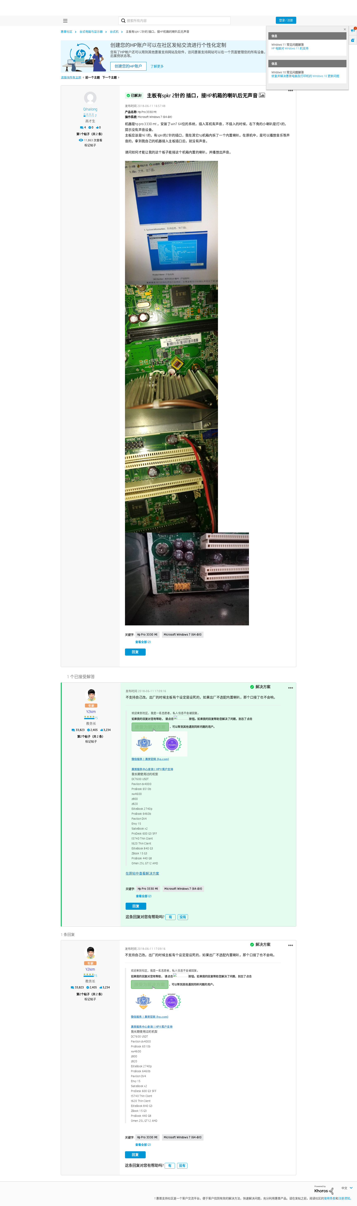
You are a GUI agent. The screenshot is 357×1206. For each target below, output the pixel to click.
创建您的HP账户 (128, 66)
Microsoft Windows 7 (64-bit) (183, 634)
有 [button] (170, 917)
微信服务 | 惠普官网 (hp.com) (150, 759)
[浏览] (64, 20)
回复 (135, 652)
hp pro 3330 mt (147, 634)
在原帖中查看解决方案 (142, 873)
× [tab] (344, 29)
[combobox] (174, 21)
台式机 (114, 31)
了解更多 (157, 66)
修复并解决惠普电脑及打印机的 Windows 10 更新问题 (305, 76)
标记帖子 (90, 145)
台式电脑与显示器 (91, 31)
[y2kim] (91, 695)
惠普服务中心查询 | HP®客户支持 (152, 769)
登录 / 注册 (286, 20)
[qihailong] (90, 98)
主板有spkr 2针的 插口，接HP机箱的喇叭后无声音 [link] (157, 31)
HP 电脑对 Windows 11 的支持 (289, 48)
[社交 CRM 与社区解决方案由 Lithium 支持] (324, 1190)
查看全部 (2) (143, 642)
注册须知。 (345, 1198)
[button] (290, 90)
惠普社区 (66, 31)
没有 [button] (183, 917)
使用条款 (330, 1198)
